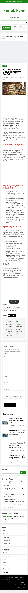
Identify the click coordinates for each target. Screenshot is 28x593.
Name (6, 376)
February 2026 (6, 540)
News (4, 65)
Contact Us (21, 580)
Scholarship (6, 569)
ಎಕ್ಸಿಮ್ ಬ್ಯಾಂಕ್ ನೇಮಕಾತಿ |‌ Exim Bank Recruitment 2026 (16, 420)
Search (4, 469)
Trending (5, 572)
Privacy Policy (23, 577)
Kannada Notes (14, 10)
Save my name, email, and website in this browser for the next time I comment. (13, 398)
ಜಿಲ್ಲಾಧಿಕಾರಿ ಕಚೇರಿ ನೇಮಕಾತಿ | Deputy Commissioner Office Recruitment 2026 (13, 1)
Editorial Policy (21, 587)
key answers (11, 315)
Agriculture (6, 553)
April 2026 (5, 534)
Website (6, 389)
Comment (7, 357)
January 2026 (6, 543)
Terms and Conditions (21, 585)
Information (6, 556)
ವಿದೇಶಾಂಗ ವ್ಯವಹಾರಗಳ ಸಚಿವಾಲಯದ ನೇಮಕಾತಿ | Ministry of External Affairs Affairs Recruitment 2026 (14, 483)
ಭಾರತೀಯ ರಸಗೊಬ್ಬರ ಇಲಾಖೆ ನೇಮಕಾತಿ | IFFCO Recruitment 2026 (17, 445)
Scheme (5, 565)
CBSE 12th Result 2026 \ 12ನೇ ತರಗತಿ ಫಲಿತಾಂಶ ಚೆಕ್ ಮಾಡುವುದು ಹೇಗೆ (17, 432)
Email (6, 383)
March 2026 (6, 537)
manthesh (6, 77)
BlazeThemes (6, 581)
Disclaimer (21, 582)
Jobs (4, 559)
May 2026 (5, 530)
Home (16, 577)
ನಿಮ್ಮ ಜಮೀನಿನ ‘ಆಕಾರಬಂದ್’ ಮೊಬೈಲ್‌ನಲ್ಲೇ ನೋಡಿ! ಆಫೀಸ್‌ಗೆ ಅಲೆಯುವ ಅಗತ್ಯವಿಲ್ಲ (14, 519)
